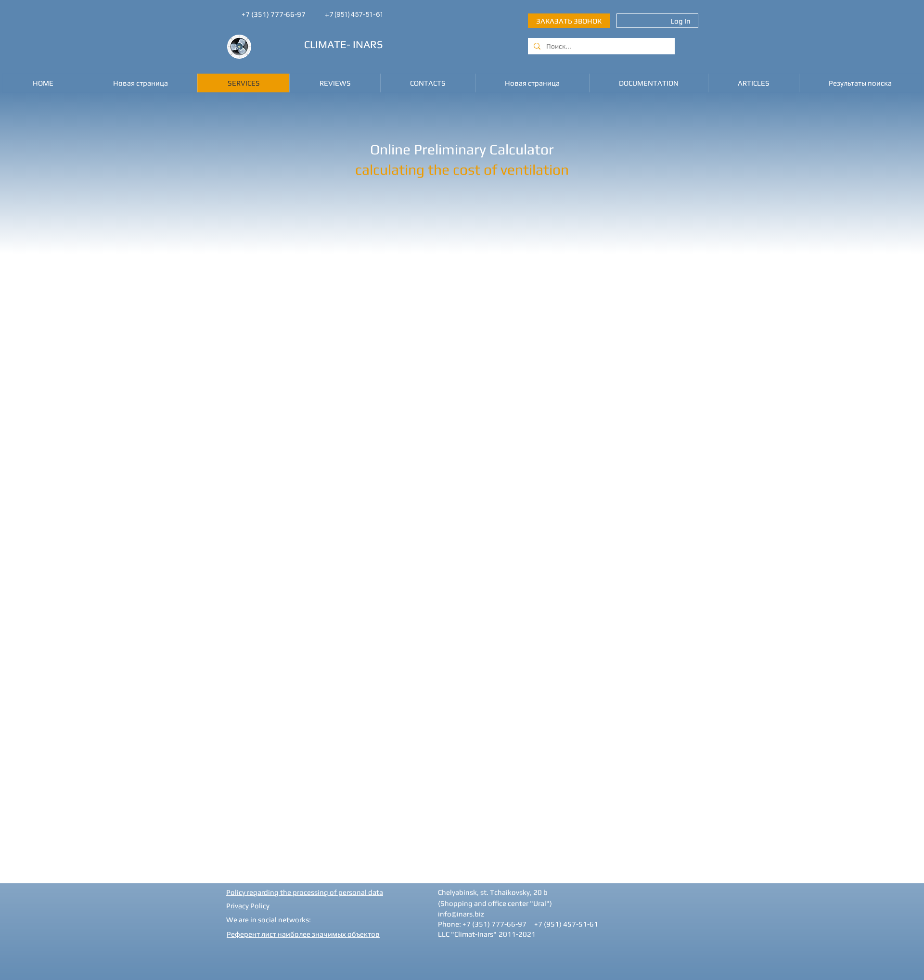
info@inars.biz (461, 914)
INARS (368, 44)
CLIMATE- (327, 44)
